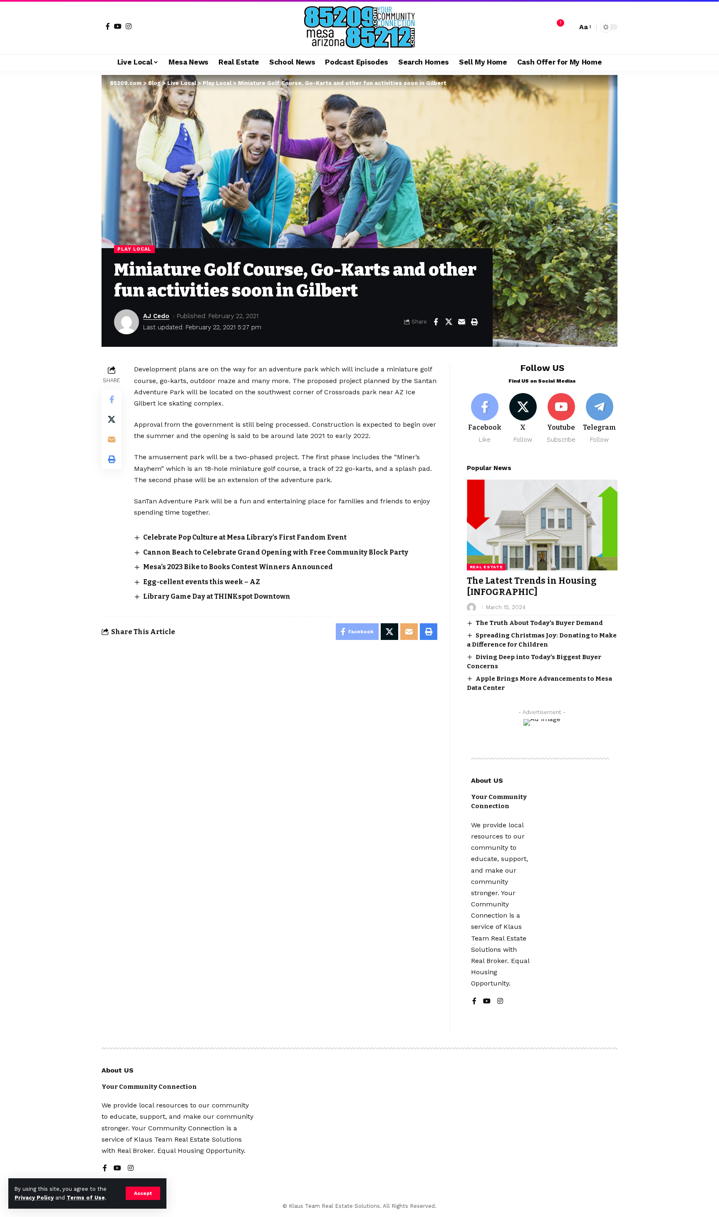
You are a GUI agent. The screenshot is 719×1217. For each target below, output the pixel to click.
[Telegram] (599, 418)
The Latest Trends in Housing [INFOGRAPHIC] (532, 586)
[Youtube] (561, 418)
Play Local (134, 249)
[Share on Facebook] (435, 322)
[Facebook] (108, 26)
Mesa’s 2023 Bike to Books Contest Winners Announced (238, 567)
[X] (523, 418)
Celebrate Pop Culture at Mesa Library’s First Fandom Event (245, 537)
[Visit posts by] (471, 607)
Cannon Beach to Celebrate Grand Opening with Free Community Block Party (275, 552)
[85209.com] (359, 27)
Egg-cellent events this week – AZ (201, 582)
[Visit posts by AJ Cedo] (126, 321)
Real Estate (486, 567)
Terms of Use (86, 1198)
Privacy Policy (34, 1198)
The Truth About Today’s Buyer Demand (539, 623)
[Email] (461, 322)
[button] (143, 1193)
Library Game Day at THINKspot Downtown (216, 596)
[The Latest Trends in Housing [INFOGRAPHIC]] (542, 525)
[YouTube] (118, 26)
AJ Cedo (156, 316)
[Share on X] (448, 322)
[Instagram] (129, 26)
